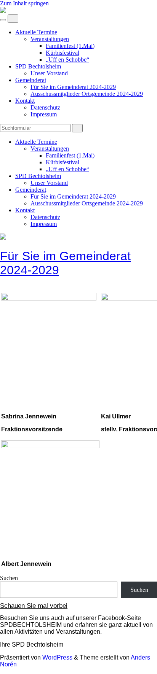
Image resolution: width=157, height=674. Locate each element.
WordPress (57, 657)
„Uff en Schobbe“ (67, 59)
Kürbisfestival (62, 52)
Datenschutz (45, 107)
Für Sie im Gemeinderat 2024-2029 (73, 87)
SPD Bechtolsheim (38, 66)
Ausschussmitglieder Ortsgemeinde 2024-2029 (86, 94)
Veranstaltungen (49, 39)
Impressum (43, 114)
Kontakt (25, 100)
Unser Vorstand (49, 73)
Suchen (9, 578)
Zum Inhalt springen (24, 3)
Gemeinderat (30, 80)
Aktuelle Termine (36, 32)
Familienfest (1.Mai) (70, 46)
